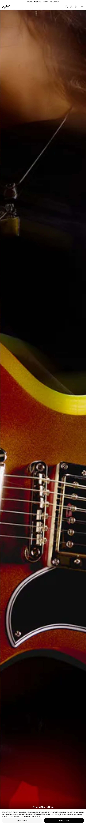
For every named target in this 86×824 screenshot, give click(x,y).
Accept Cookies (64, 820)
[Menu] (82, 6)
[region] (43, 816)
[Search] (66, 6)
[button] (76, 6)
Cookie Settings (22, 820)
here (38, 816)
